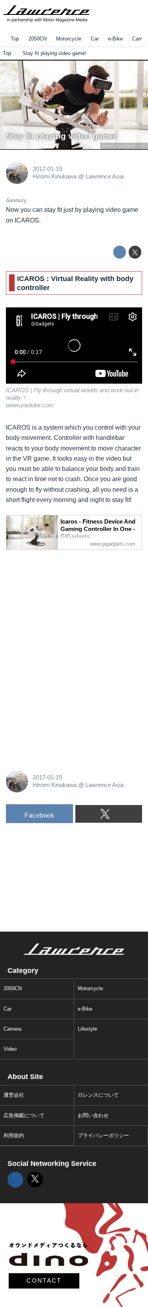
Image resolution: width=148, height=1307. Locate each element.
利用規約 (14, 1135)
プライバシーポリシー (103, 1135)
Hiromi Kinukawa (55, 176)
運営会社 (14, 1095)
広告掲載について (24, 1115)
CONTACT (43, 1280)
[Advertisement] (65, 606)
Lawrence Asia (105, 176)
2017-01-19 (47, 169)
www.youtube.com (30, 405)
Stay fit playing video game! (62, 135)
